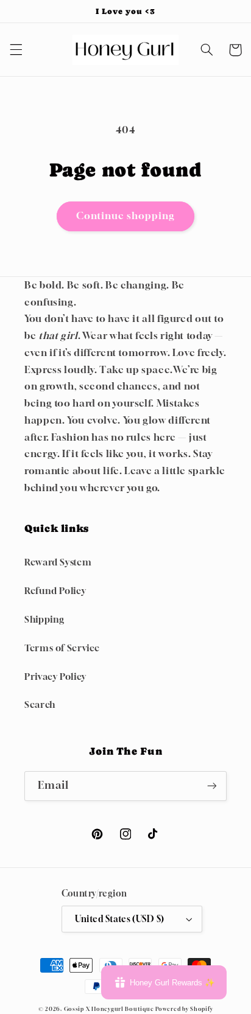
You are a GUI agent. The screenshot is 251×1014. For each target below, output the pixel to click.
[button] (16, 50)
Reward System (57, 562)
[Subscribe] (212, 786)
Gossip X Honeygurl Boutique (110, 1008)
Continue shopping (125, 216)
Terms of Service (62, 648)
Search (39, 704)
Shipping (44, 619)
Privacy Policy (55, 676)
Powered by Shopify (184, 1008)
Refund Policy (55, 591)
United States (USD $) (119, 919)
